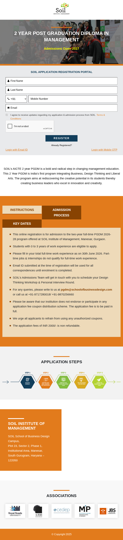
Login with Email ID (17, 149)
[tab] (22, 210)
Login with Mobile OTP (104, 149)
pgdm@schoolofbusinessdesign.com (86, 289)
